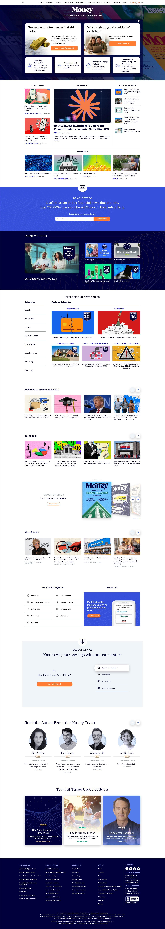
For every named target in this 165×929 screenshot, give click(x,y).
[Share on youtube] (138, 870)
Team (100, 876)
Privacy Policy (102, 879)
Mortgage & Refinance (40, 602)
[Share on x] (130, 870)
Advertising (102, 897)
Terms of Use (102, 883)
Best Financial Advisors (53, 900)
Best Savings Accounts (27, 895)
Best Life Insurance (52, 893)
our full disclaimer (106, 918)
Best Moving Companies (27, 898)
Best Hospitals (77, 879)
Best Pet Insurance (78, 893)
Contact (101, 872)
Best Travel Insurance (79, 890)
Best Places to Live (78, 883)
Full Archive (136, 518)
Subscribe (101, 219)
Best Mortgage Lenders (27, 872)
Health (106, 2)
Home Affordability (109, 668)
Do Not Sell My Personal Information (110, 886)
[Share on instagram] (134, 870)
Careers (100, 904)
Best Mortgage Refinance (28, 879)
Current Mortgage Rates (27, 869)
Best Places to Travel (79, 886)
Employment (66, 596)
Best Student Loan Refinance (56, 872)
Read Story (53, 503)
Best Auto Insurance (52, 883)
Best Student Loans (52, 869)
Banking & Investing (94, 2)
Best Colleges (76, 876)
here (106, 923)
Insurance (49, 2)
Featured (115, 2)
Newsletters (76, 869)
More (124, 2)
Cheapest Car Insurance (54, 886)
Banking (28, 370)
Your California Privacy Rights (108, 890)
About (100, 869)
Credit (40, 2)
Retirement (35, 609)
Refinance (106, 681)
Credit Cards (80, 2)
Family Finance (67, 602)
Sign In (134, 2)
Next (138, 389)
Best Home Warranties (53, 897)
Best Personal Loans (52, 879)
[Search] (23, 2)
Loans (58, 2)
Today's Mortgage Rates (127, 764)
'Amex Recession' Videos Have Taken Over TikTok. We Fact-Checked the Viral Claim (68, 767)
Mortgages (68, 2)
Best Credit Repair (52, 876)
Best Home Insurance (53, 890)
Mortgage (106, 675)
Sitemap (101, 900)
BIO (38, 756)
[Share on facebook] (127, 870)
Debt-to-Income (108, 688)
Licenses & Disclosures (105, 893)
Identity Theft (31, 336)
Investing (29, 362)
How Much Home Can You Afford (30, 876)
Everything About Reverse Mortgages (28, 883)
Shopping (65, 616)
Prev (132, 389)
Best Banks (23, 891)
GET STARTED (54, 684)
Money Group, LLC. (73, 913)
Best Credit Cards (25, 888)
